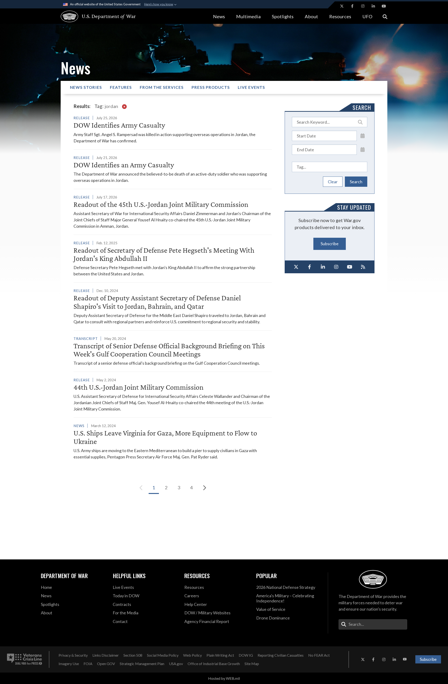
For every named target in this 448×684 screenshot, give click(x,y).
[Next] (204, 487)
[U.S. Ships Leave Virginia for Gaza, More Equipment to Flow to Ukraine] (173, 441)
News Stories (86, 87)
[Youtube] (350, 267)
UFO (367, 16)
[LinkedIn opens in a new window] (373, 6)
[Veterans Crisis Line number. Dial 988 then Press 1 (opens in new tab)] (24, 659)
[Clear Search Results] (124, 106)
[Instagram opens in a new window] (362, 6)
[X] (296, 267)
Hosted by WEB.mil (224, 678)
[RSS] (363, 267)
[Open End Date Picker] (362, 149)
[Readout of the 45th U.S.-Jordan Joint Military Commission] (173, 211)
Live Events (251, 87)
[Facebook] (309, 267)
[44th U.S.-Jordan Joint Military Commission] (173, 394)
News (219, 16)
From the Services (162, 87)
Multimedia (248, 16)
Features (121, 87)
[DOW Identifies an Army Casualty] (173, 169)
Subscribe (330, 243)
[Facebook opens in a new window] (352, 6)
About (311, 16)
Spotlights (283, 16)
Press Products (211, 87)
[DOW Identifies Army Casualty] (173, 129)
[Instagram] (336, 267)
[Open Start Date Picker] (362, 136)
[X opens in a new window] (341, 6)
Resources (340, 16)
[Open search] (385, 16)
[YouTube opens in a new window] (383, 6)
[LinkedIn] (323, 267)
